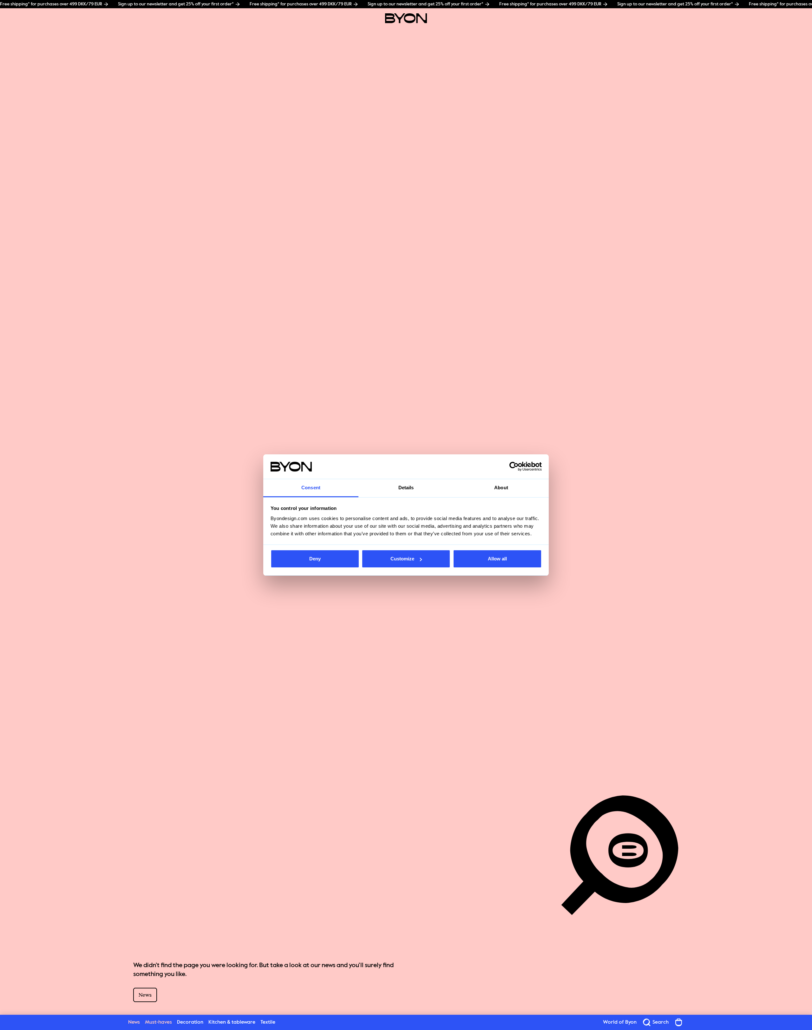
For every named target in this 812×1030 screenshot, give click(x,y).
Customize (402, 558)
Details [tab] (406, 487)
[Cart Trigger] (679, 1022)
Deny (315, 558)
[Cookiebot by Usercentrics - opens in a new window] (514, 467)
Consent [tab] (310, 487)
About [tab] (501, 487)
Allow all (497, 558)
